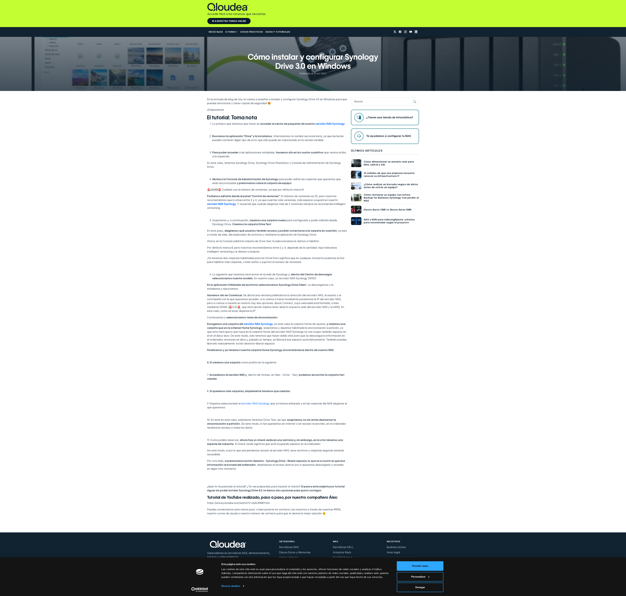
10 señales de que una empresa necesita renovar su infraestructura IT (389, 175)
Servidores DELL (343, 547)
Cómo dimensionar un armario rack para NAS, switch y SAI (389, 163)
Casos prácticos (251, 31)
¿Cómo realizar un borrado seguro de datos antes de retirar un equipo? (391, 186)
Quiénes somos (396, 547)
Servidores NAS (289, 547)
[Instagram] (405, 32)
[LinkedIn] (416, 32)
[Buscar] (414, 101)
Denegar (420, 587)
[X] (394, 32)
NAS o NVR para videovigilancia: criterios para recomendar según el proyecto (389, 221)
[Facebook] (400, 32)
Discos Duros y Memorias (295, 552)
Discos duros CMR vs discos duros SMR (387, 209)
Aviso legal (393, 552)
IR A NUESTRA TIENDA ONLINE (229, 21)
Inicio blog (216, 31)
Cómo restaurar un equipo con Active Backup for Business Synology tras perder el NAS (391, 197)
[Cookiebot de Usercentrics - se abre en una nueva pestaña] (200, 589)
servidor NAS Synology (255, 403)
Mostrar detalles (230, 586)
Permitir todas (420, 566)
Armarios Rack (342, 552)
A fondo (230, 31)
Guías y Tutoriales (277, 31)
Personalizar (418, 576)
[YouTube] (410, 32)
